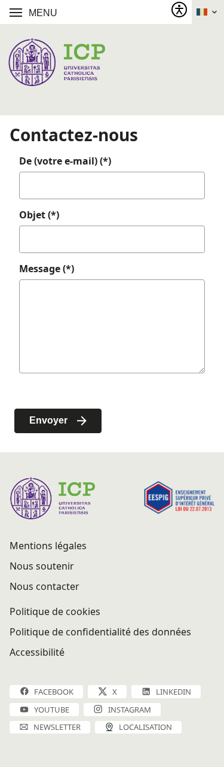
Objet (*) (39, 215)
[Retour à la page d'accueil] (56, 62)
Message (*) (46, 269)
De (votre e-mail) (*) (65, 161)
